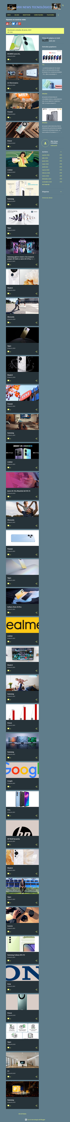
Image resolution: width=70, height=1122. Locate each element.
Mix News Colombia (54, 142)
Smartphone (26, 14)
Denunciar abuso (47, 198)
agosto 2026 (45, 155)
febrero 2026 (46, 173)
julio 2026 (45, 158)
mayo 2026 (45, 164)
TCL (43, 64)
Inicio (9, 14)
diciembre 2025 (46, 179)
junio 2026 (45, 161)
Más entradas (22, 1113)
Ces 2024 (16, 14)
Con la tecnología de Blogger (36, 1119)
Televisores (50, 14)
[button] (36, 60)
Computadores (38, 14)
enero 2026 (45, 176)
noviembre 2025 (47, 182)
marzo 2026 (45, 170)
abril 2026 (45, 167)
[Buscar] (63, 5)
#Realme (44, 93)
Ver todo (10, 32)
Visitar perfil (54, 145)
